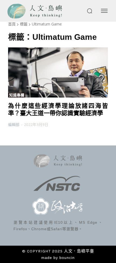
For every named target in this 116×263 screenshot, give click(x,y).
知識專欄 (16, 95)
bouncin (67, 257)
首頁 (12, 24)
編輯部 (13, 124)
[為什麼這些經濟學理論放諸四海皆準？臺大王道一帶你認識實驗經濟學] (58, 72)
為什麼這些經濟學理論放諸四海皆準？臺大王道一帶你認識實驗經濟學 (58, 109)
